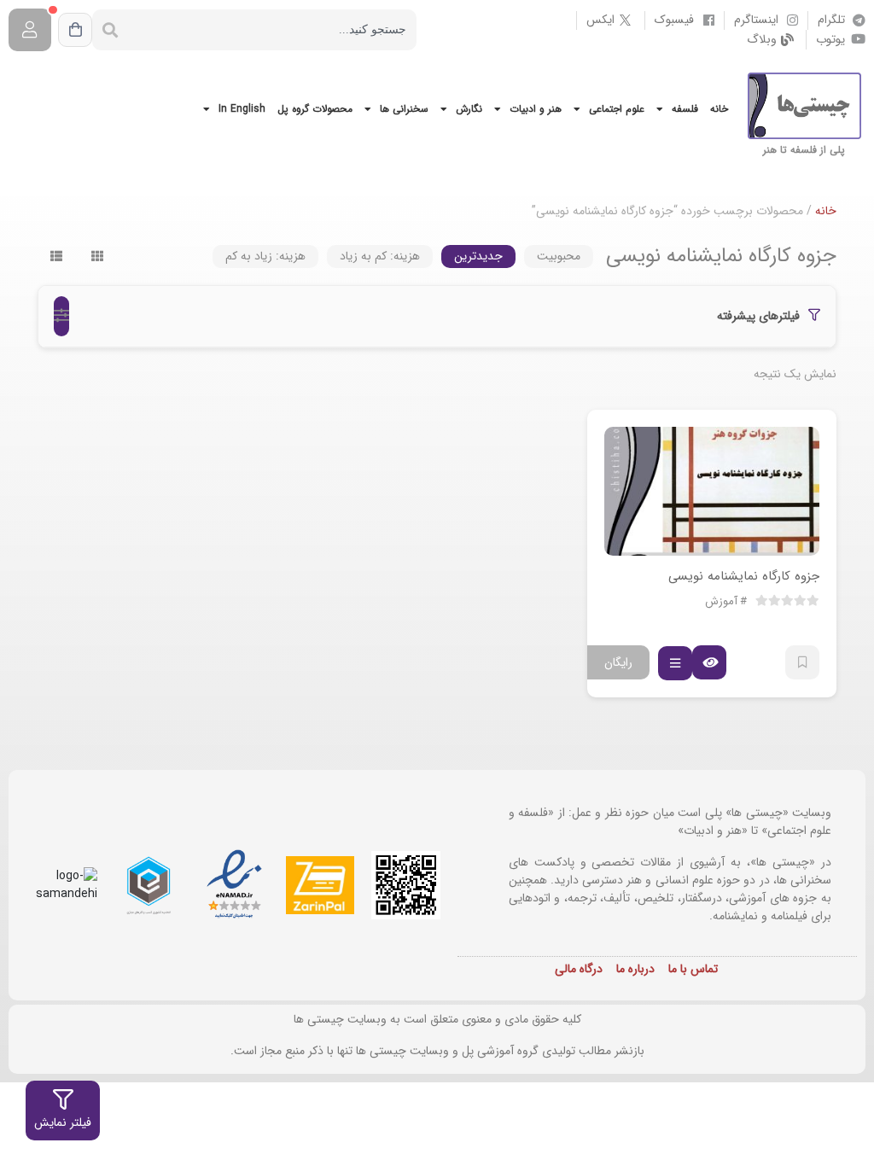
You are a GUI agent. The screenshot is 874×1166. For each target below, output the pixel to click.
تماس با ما (693, 968)
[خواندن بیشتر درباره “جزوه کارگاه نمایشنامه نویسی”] (675, 663)
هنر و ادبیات (536, 109)
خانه (719, 109)
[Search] (110, 29)
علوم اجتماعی (616, 109)
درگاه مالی (579, 968)
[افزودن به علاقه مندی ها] (802, 662)
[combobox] (272, 29)
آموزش (721, 601)
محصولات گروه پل (315, 109)
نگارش (469, 109)
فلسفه (685, 109)
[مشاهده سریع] (709, 662)
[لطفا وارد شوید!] (30, 30)
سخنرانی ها (404, 109)
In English (241, 109)
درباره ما (635, 968)
